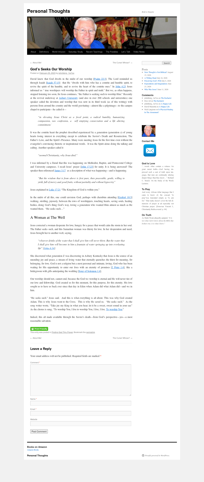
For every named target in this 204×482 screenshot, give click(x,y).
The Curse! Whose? (122, 62)
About (33, 51)
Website (33, 419)
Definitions (44, 51)
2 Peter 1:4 (118, 267)
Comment (35, 362)
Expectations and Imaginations (155, 83)
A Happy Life (166, 103)
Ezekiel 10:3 (124, 197)
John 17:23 (87, 166)
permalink (90, 332)
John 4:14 (49, 248)
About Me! (35, 62)
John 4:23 (121, 86)
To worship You (114, 309)
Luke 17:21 (55, 189)
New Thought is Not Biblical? (155, 72)
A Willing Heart (150, 78)
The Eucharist (166, 98)
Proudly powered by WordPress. (157, 455)
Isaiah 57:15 (53, 82)
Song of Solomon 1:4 (89, 271)
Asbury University (68, 97)
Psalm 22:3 (100, 78)
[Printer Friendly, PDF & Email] (39, 328)
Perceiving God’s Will (152, 80)
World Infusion (58, 51)
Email (33, 409)
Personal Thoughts (48, 10)
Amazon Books (33, 449)
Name (33, 398)
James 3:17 (60, 170)
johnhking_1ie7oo (66, 73)
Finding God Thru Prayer (62, 332)
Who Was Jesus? (150, 89)
